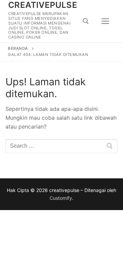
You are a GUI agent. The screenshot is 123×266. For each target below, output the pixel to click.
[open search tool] (86, 21)
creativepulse (42, 5)
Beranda (18, 48)
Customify (61, 198)
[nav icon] (105, 21)
